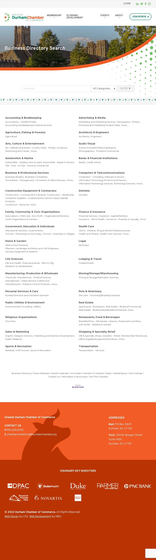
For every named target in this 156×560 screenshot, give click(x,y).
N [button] (82, 100)
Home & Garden (15, 241)
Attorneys (84, 245)
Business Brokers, (14, 177)
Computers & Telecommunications (102, 172)
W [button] (135, 100)
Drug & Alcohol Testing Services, (113, 230)
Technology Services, (125, 183)
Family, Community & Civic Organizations (32, 211)
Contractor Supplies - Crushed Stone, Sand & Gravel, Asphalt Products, (36, 200)
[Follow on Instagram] (149, 4)
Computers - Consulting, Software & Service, (102, 177)
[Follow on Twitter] (142, 4)
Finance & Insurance (92, 211)
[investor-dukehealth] (48, 486)
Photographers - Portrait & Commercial (99, 151)
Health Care (86, 226)
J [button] (59, 100)
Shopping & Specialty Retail (97, 331)
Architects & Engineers (94, 132)
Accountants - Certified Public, (21, 122)
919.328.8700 (15, 430)
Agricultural (11, 136)
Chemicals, (10, 277)
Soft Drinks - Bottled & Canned (95, 324)
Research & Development (18, 266)
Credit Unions (94, 162)
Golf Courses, (22, 350)
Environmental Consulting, (19, 306)
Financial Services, (88, 216)
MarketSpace (120, 373)
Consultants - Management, (19, 180)
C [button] (19, 100)
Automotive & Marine (19, 158)
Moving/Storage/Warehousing (98, 273)
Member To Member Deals (97, 373)
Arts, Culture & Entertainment (24, 143)
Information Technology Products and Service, (103, 180)
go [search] (126, 88)
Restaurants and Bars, (130, 321)
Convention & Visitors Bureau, (50, 180)
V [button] (129, 100)
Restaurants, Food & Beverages (99, 317)
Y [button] (146, 100)
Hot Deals (76, 373)
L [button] (70, 100)
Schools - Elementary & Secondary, (23, 234)
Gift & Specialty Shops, (90, 336)
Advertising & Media (92, 117)
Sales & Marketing (17, 331)
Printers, (135, 122)
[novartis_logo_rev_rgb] (48, 497)
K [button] (64, 100)
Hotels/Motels (86, 263)
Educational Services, (16, 230)
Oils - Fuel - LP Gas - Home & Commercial (27, 165)
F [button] (36, 100)
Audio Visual (87, 143)
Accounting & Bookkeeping (23, 117)
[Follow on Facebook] (145, 4)
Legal (82, 241)
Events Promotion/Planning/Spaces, (97, 147)
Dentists (84, 190)
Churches (10, 321)
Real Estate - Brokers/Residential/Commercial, (103, 310)
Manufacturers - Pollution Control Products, (27, 284)
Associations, (12, 216)
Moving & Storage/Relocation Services (99, 277)
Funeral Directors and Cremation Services (27, 295)
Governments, (35, 230)
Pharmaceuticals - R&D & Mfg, (38, 263)
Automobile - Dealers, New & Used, (23, 162)
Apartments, (85, 306)
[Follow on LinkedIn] (137, 4)
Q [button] (100, 100)
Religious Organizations (21, 317)
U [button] (123, 100)
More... (124, 125)
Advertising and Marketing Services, (97, 122)
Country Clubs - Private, (44, 147)
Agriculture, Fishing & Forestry (25, 132)
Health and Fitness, (89, 234)
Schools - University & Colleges (58, 234)
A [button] (7, 100)
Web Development (40, 516)
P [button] (94, 100)
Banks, (82, 162)
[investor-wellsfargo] (78, 497)
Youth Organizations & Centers (21, 219)
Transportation (88, 346)
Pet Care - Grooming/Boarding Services (99, 295)
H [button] (48, 100)
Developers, (98, 306)
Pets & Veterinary (90, 291)
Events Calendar (60, 373)
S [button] (111, 100)
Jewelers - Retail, (111, 336)
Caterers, (113, 321)
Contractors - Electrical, (17, 204)
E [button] (31, 100)
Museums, (62, 147)
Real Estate (86, 302)
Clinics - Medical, (87, 230)
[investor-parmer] (108, 486)
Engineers (96, 136)
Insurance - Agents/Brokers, (113, 216)
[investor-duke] (78, 486)
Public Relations (13, 339)
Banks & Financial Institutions (98, 158)
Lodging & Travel (90, 259)
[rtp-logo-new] (18, 497)
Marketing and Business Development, (54, 336)
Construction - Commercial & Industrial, (25, 195)
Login (127, 3)
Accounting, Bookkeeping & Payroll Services (28, 125)
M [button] (76, 100)
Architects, (84, 136)
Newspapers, (124, 122)
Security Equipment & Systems (21, 251)
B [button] (13, 100)
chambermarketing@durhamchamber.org (32, 434)
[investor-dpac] (18, 486)
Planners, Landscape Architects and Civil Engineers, (32, 248)
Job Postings (135, 373)
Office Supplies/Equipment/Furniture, (98, 339)
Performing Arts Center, (17, 151)
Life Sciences (14, 259)
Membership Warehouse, (134, 336)
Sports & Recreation (18, 346)
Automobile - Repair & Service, (58, 162)
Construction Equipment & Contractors (30, 190)
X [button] (141, 100)
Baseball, (10, 350)
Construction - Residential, (60, 195)
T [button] (117, 100)
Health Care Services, (111, 234)
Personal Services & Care (21, 291)
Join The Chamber (98, 376)
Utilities (37, 306)
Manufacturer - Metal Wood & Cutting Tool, (27, 281)
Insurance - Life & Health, (92, 219)
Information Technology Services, (96, 183)
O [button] (88, 100)
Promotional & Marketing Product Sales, (99, 125)
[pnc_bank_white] (137, 486)
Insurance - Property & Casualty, (122, 219)
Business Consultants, (36, 177)
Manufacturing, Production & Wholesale (31, 273)
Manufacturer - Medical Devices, (34, 277)
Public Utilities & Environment (24, 302)
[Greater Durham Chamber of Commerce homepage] (24, 17)
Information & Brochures (74, 376)
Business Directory (21, 373)
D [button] (25, 100)
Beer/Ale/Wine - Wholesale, (93, 321)
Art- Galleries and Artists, (18, 147)
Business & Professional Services (27, 172)
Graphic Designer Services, (19, 336)
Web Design (12, 516)
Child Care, (25, 216)
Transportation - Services (91, 350)
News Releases (41, 373)
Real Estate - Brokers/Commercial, (123, 306)
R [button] (105, 100)
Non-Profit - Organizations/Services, (50, 216)
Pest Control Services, (16, 245)
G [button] (42, 100)
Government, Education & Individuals (29, 226)
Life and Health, (13, 263)
